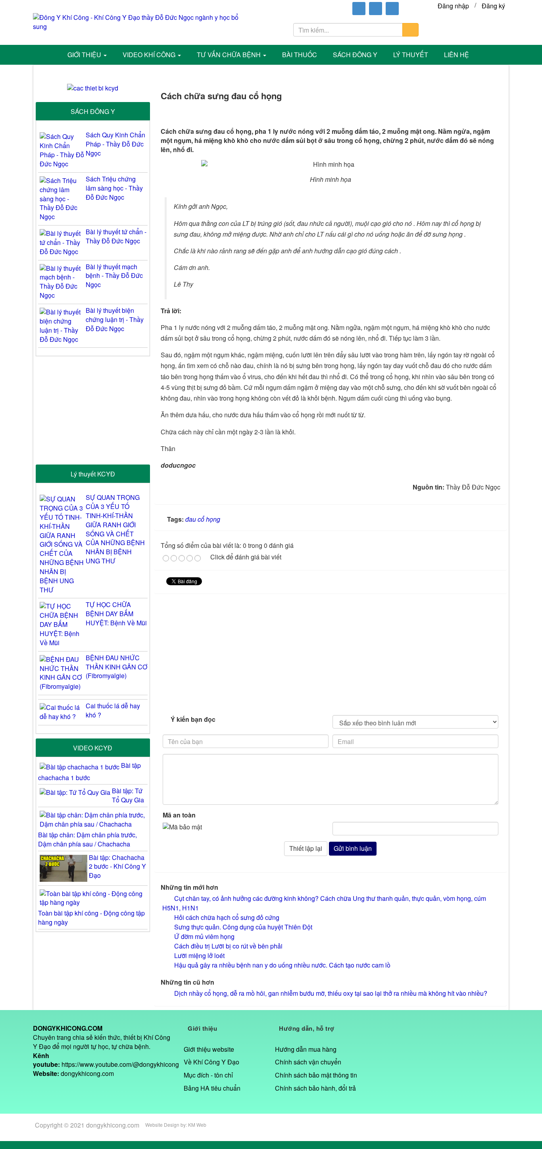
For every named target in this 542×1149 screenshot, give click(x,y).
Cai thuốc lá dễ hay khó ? (113, 710)
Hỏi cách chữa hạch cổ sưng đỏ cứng (226, 917)
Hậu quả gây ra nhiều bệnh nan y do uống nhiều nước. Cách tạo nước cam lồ (282, 965)
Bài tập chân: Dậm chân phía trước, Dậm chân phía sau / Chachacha (87, 839)
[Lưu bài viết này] (496, 112)
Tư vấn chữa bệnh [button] (229, 54)
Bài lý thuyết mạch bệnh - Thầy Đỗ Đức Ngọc (114, 275)
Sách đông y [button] (355, 54)
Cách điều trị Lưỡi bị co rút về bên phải (228, 945)
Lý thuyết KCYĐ (93, 473)
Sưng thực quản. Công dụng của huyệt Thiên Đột (243, 926)
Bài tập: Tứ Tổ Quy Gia (128, 795)
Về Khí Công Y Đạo (211, 1061)
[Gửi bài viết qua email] (452, 112)
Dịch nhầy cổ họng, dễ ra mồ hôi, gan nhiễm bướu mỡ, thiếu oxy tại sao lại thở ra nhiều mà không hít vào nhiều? (330, 993)
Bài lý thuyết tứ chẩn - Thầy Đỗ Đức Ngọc (116, 236)
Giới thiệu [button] (85, 54)
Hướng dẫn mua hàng (305, 1049)
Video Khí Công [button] (150, 54)
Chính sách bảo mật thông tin (316, 1075)
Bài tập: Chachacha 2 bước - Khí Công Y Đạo (117, 866)
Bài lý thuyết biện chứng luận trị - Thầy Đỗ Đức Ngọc (115, 319)
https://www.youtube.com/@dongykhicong (120, 1064)
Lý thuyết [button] (410, 54)
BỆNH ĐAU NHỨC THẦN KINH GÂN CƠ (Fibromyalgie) (116, 667)
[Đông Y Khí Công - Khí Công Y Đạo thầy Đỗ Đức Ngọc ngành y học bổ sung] (141, 21)
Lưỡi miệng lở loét (199, 955)
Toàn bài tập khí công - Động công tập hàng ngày (91, 917)
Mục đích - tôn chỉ (208, 1075)
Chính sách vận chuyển (308, 1061)
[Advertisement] (330, 653)
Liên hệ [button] (456, 54)
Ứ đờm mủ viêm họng (204, 936)
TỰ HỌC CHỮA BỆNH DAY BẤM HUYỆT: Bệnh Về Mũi (116, 613)
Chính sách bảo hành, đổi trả (315, 1088)
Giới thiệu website (209, 1049)
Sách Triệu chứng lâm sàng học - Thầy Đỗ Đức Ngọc (114, 188)
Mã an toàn (179, 815)
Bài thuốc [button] (299, 54)
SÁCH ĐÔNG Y (93, 111)
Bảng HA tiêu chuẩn (212, 1088)
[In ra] (474, 112)
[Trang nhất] (47, 54)
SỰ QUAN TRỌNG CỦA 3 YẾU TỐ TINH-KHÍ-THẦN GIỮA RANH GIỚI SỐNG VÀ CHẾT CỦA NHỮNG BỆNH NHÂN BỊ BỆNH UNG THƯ (115, 529)
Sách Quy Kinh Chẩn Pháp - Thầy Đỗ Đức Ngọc (115, 144)
